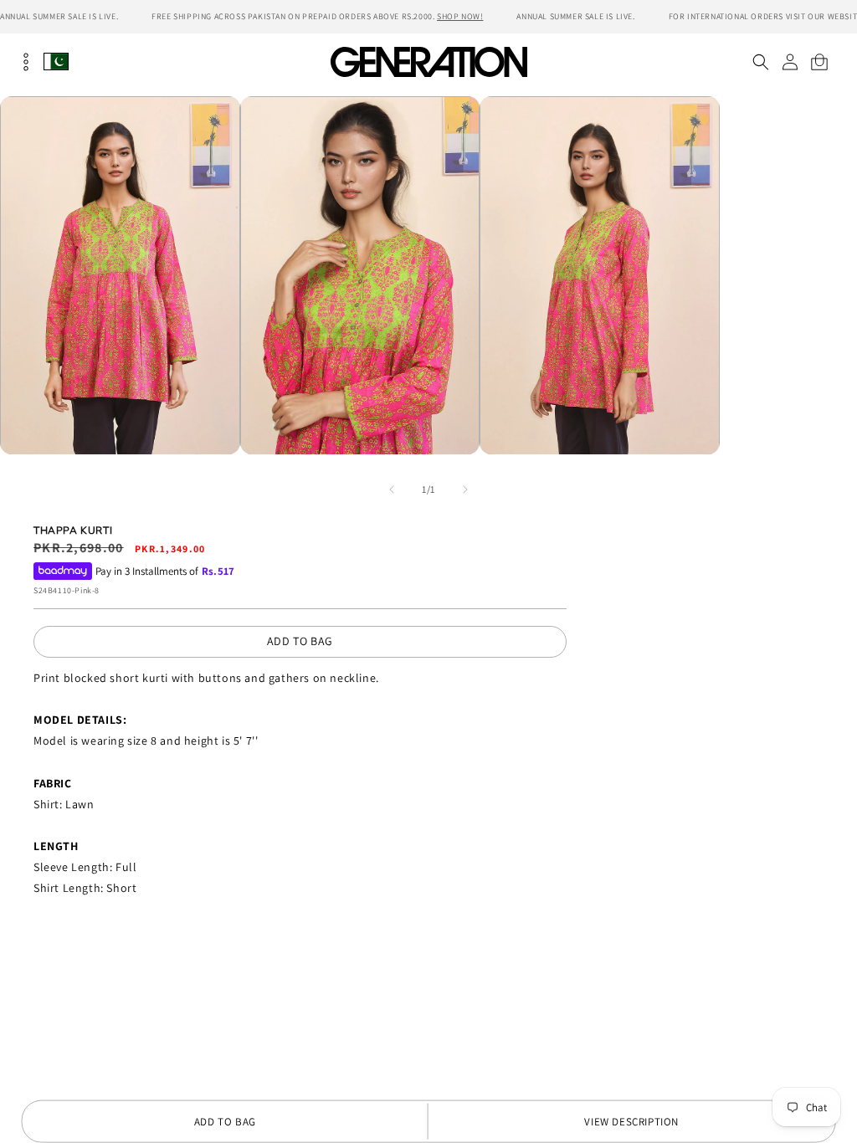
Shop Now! (460, 16)
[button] (760, 62)
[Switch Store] (56, 61)
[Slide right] (465, 489)
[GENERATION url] (428, 61)
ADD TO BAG (300, 640)
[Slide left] (391, 489)
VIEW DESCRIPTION (631, 1122)
